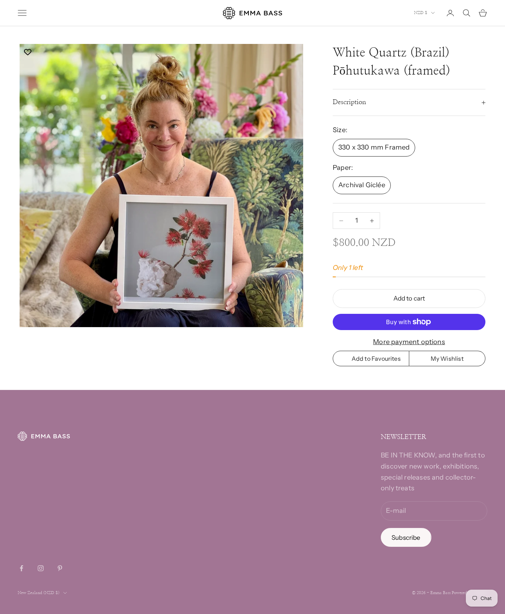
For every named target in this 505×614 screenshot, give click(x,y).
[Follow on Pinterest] (60, 568)
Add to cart (409, 298)
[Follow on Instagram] (40, 568)
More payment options (409, 342)
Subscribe (406, 537)
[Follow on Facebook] (21, 568)
